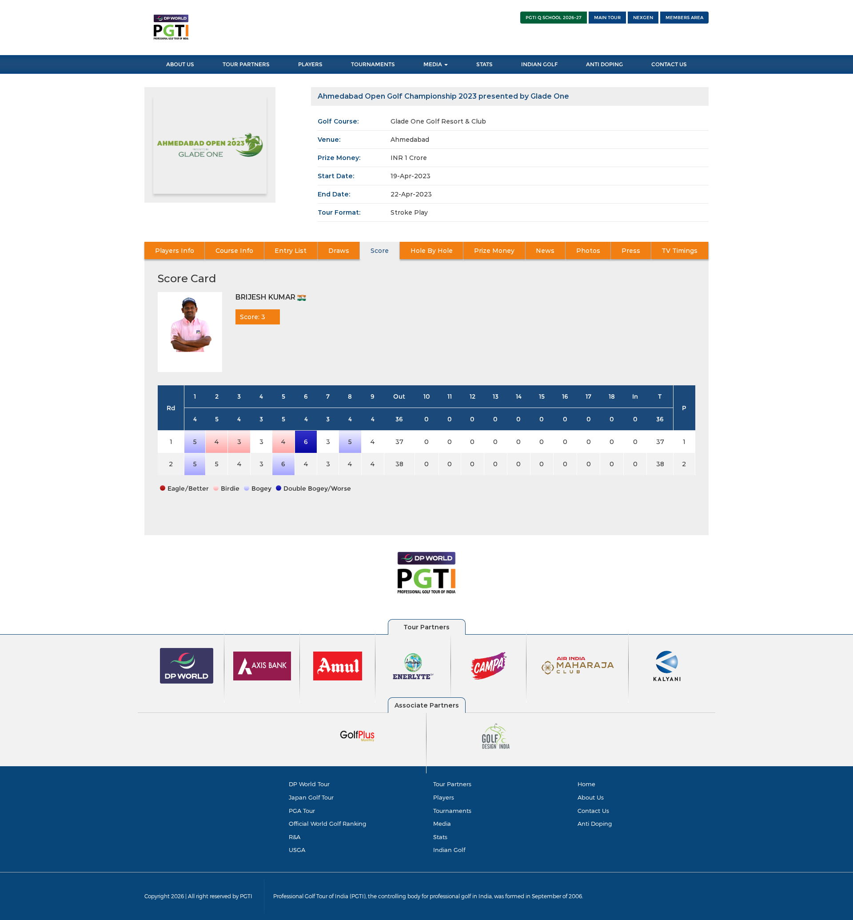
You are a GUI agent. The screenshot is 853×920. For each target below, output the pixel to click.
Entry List (291, 251)
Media (433, 64)
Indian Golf (539, 64)
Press (631, 251)
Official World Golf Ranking (327, 823)
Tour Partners (246, 64)
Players (310, 64)
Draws (338, 251)
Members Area (684, 17)
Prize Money (494, 251)
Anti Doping (604, 64)
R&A (294, 836)
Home (586, 784)
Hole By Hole (432, 251)
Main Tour (607, 17)
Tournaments (373, 64)
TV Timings (680, 251)
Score (380, 251)
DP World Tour (309, 784)
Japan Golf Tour (311, 797)
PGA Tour (302, 810)
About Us (180, 64)
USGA (297, 849)
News (545, 251)
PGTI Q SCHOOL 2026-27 (554, 17)
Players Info (174, 251)
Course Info (234, 251)
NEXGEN (643, 17)
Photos (588, 251)
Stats (484, 64)
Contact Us (669, 64)
